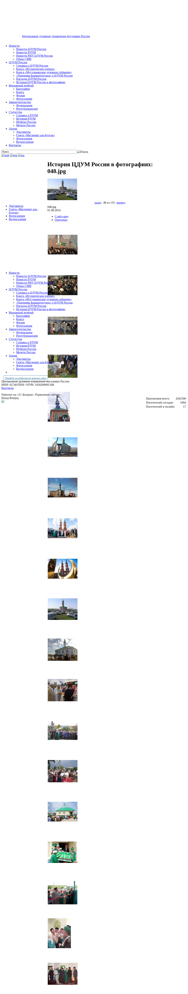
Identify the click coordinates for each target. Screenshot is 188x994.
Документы (23, 131)
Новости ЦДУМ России (31, 49)
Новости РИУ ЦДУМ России (34, 55)
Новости (14, 45)
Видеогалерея (24, 141)
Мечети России (25, 125)
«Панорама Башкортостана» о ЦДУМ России (44, 75)
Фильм (20, 95)
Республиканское (27, 108)
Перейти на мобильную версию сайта (25, 378)
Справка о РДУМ (27, 115)
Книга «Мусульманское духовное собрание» (44, 72)
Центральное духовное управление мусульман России (56, 36)
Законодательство (20, 102)
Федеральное (24, 105)
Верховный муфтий (21, 85)
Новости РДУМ (26, 52)
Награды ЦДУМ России (31, 78)
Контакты (15, 145)
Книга (20, 92)
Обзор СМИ (23, 59)
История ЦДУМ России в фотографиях (40, 82)
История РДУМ (26, 118)
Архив (13, 128)
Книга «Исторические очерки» (35, 69)
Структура (15, 112)
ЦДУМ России (18, 62)
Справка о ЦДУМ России (32, 65)
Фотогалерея (24, 98)
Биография (23, 88)
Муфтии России (26, 122)
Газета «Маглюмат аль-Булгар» (35, 135)
